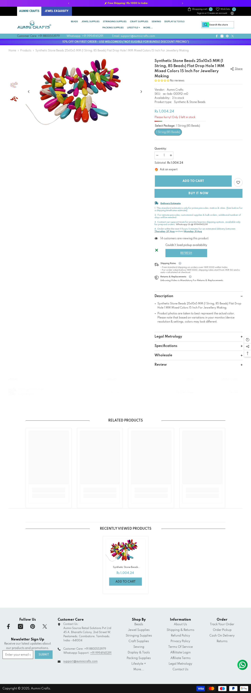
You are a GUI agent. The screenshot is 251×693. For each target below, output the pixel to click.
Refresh (186, 253)
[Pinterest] (227, 36)
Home (12, 50)
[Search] (217, 24)
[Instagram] (222, 36)
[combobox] (217, 24)
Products (25, 50)
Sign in (200, 13)
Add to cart (193, 181)
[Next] (182, 3)
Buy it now (198, 193)
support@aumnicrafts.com (80, 661)
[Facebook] (216, 36)
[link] (238, 182)
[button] (29, 92)
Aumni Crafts (175, 90)
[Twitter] (232, 36)
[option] (125, 3)
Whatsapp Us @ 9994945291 (192, 224)
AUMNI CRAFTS (29, 11)
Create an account (217, 13)
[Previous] (69, 3)
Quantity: (161, 148)
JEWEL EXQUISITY (56, 11)
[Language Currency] (232, 13)
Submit (44, 654)
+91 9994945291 (100, 653)
